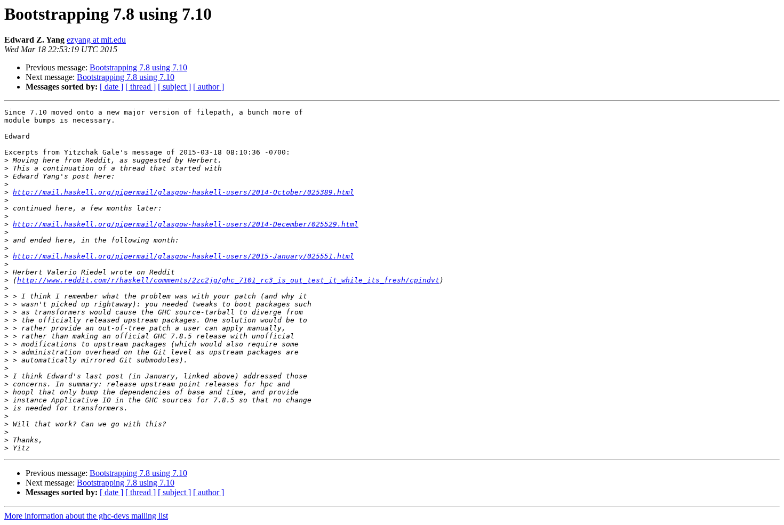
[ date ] (111, 86)
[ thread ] (140, 86)
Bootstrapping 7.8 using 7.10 (138, 67)
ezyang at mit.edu (96, 39)
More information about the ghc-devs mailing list (86, 515)
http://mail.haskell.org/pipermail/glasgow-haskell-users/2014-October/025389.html (183, 192)
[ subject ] (174, 86)
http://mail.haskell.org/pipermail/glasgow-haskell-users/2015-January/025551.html (183, 256)
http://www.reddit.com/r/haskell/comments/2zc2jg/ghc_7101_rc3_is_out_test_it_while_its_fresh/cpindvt (228, 280)
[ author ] (208, 86)
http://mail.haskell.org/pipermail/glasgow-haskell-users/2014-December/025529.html (185, 224)
